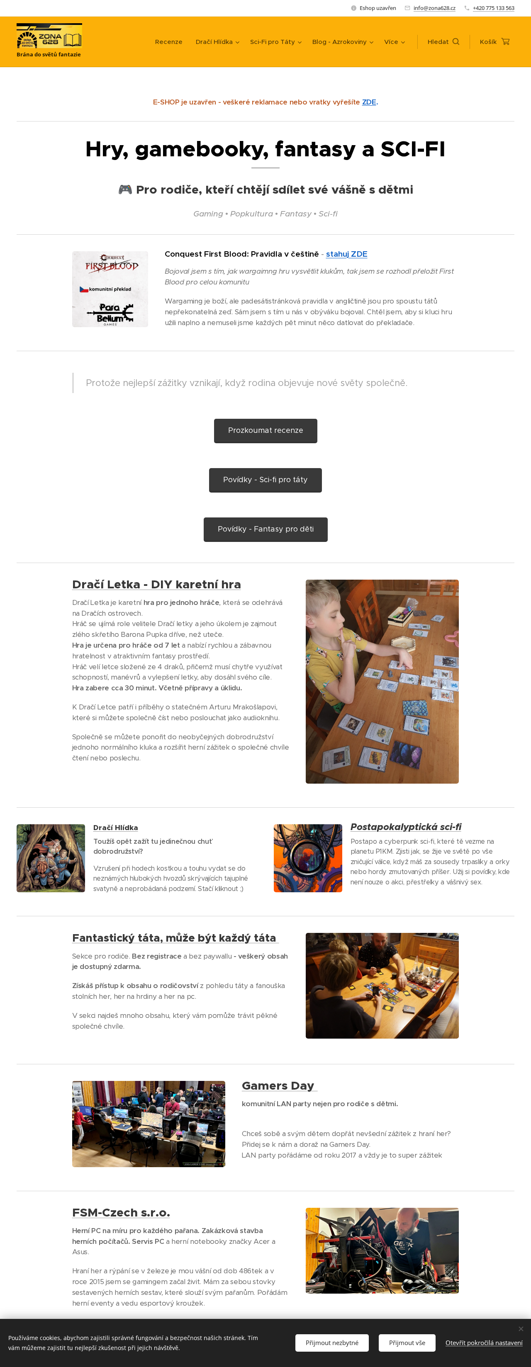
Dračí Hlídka (115, 827)
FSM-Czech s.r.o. (121, 1212)
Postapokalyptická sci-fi (406, 827)
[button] (443, 42)
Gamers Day (280, 1085)
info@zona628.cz (434, 8)
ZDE (369, 102)
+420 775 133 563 (493, 8)
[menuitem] (171, 42)
